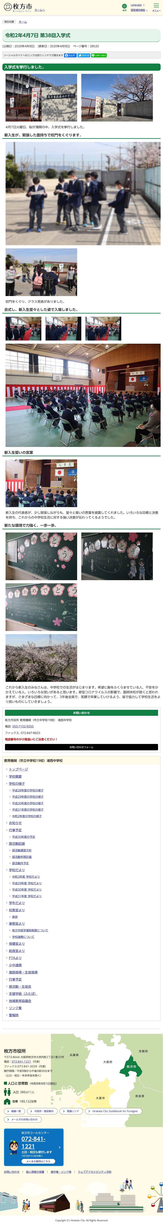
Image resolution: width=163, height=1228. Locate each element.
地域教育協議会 (20, 1000)
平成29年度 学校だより (27, 883)
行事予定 (15, 830)
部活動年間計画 (22, 857)
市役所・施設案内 (43, 1111)
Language (136, 5)
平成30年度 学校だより (27, 889)
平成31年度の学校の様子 (28, 809)
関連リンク (73, 1111)
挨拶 (15, 916)
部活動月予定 (20, 863)
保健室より (17, 943)
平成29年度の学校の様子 (28, 796)
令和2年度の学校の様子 (27, 816)
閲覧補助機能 (138, 10)
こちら (38, 1161)
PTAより (15, 958)
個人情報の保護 (35, 1172)
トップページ (18, 769)
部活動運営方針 (22, 850)
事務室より (17, 923)
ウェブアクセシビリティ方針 (95, 1172)
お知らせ (15, 823)
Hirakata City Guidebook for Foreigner (115, 1111)
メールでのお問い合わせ (24, 1119)
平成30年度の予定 (23, 836)
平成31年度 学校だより (27, 896)
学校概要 (15, 776)
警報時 (13, 1015)
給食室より (17, 950)
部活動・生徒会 (20, 986)
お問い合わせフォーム (81, 747)
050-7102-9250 (23, 726)
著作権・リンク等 (61, 1172)
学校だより (17, 870)
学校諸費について (23, 937)
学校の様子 (17, 783)
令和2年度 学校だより (26, 876)
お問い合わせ (11, 1172)
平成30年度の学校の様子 (28, 803)
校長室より (17, 910)
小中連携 (15, 965)
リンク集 (15, 1008)
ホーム (23, 21)
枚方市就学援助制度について (30, 930)
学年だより (17, 903)
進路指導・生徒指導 (23, 972)
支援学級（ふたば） (23, 993)
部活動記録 (17, 843)
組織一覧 (16, 1111)
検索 (124, 10)
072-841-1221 (21, 1061)
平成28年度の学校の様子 (28, 790)
